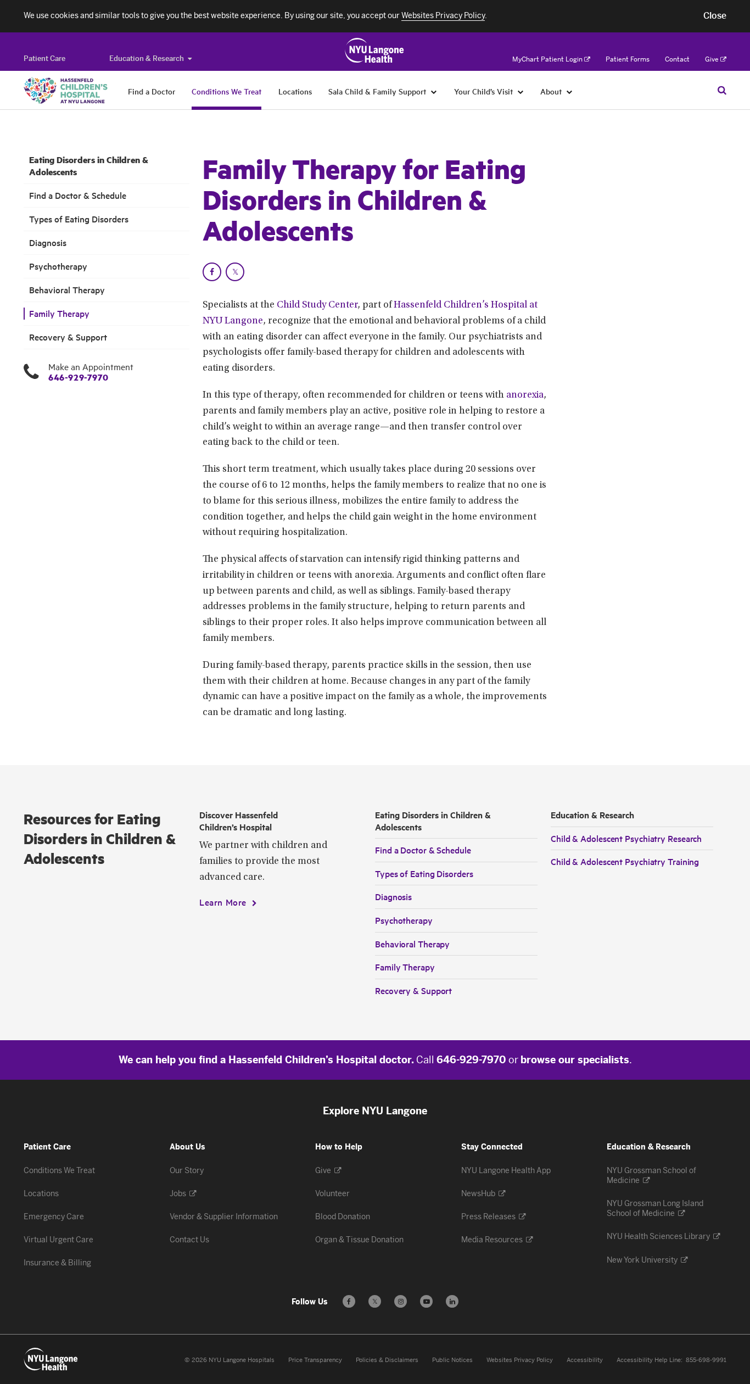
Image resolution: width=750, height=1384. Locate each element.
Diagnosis (47, 242)
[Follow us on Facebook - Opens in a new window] (349, 1301)
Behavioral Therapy (67, 289)
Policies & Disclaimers (387, 1360)
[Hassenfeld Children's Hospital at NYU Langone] (66, 90)
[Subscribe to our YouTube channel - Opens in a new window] (426, 1301)
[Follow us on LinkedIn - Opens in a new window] (452, 1301)
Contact (677, 59)
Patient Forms (628, 59)
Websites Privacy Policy (519, 1360)
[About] (570, 91)
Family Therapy (59, 313)
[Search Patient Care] (722, 90)
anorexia (525, 395)
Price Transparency (315, 1360)
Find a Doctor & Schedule (77, 195)
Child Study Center (317, 305)
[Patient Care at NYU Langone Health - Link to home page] (374, 50)
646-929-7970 (78, 377)
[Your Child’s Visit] (521, 91)
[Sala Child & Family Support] (434, 91)
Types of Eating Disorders (78, 219)
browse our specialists (574, 1060)
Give (712, 59)
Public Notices (452, 1360)
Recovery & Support (68, 337)
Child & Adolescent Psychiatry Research (626, 838)
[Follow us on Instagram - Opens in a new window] (400, 1301)
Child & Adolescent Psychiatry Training (625, 861)
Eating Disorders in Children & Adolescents (88, 166)
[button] (714, 16)
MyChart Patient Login (547, 59)
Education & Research (146, 58)
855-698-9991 (706, 1360)
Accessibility (585, 1360)
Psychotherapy (58, 266)
